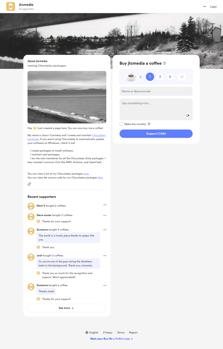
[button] (204, 6)
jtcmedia (26, 4)
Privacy (107, 332)
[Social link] (29, 184)
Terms (121, 332)
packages (33, 139)
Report (133, 332)
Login (213, 6)
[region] (156, 99)
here (86, 173)
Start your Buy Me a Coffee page (110, 338)
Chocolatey (99, 135)
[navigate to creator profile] (10, 6)
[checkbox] (133, 124)
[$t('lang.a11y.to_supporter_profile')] (38, 221)
